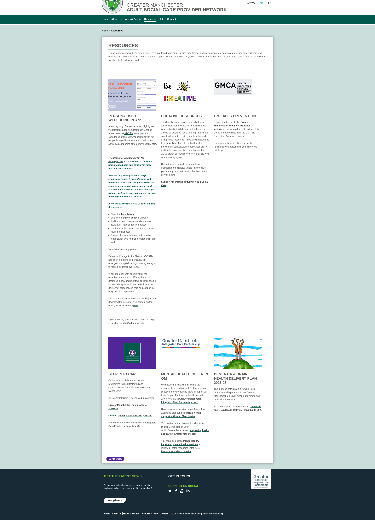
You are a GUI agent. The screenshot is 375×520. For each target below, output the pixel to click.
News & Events (133, 19)
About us (116, 19)
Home (105, 19)
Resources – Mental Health (176, 451)
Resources (150, 19)
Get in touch (179, 476)
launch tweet (128, 214)
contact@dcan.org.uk (132, 323)
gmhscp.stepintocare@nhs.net (135, 415)
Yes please (115, 500)
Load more (115, 459)
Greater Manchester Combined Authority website (232, 125)
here (135, 305)
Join (161, 19)
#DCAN (128, 133)
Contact (171, 19)
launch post (129, 217)
